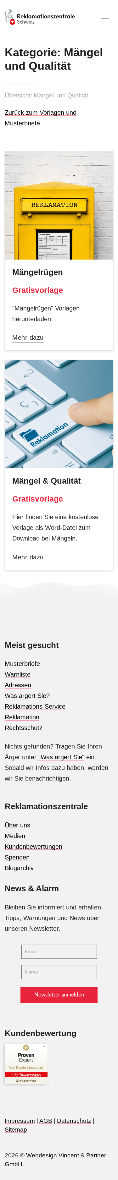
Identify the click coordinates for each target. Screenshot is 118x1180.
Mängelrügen (37, 272)
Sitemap (16, 1129)
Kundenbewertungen (33, 846)
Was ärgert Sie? (27, 695)
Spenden (17, 857)
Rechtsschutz (23, 727)
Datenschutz (74, 1120)
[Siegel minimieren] (44, 1047)
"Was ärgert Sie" (61, 757)
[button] (104, 17)
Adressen (18, 685)
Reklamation (22, 717)
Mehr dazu (28, 337)
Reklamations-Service (35, 706)
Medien (15, 835)
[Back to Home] (40, 17)
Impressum (20, 1120)
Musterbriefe (22, 663)
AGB (45, 1120)
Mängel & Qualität (46, 480)
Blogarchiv (19, 867)
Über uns (17, 825)
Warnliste (18, 674)
